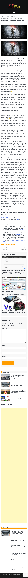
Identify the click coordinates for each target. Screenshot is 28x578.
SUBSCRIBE (18, 234)
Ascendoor (23, 574)
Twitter (17, 216)
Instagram (13, 240)
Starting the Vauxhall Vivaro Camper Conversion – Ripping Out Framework (18, 546)
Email (3, 351)
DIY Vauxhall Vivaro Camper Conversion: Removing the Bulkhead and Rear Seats (17, 384)
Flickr (17, 219)
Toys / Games (11, 244)
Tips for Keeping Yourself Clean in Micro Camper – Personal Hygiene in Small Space (18, 561)
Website (4, 356)
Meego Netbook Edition (8, 291)
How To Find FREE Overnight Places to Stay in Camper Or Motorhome (17, 568)
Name (3, 345)
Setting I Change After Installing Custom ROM (13, 270)
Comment (5, 328)
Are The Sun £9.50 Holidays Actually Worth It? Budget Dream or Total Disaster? (18, 391)
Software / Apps (5, 244)
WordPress (16, 576)
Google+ (3, 217)
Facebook (22, 216)
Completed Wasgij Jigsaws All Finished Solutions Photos (17, 398)
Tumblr (7, 217)
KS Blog (11, 574)
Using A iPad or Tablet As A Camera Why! (12, 310)
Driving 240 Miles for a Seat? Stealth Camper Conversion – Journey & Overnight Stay (17, 377)
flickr (4, 241)
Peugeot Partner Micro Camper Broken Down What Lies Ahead (18, 539)
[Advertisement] (14, 465)
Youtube (22, 229)
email (12, 217)
